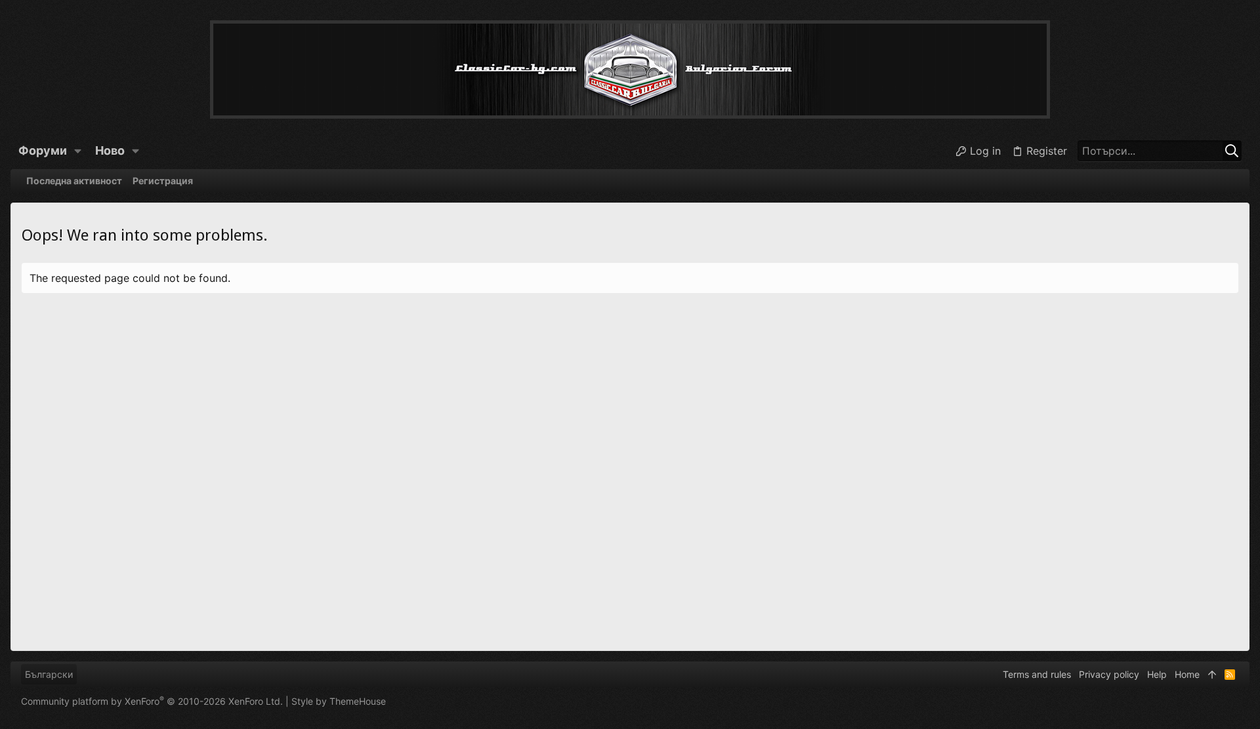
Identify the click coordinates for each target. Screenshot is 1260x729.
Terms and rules (1037, 674)
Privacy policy (1109, 674)
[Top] (1212, 674)
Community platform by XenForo (152, 701)
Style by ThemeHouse (338, 701)
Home (1187, 674)
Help (1157, 674)
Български (49, 674)
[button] (78, 151)
